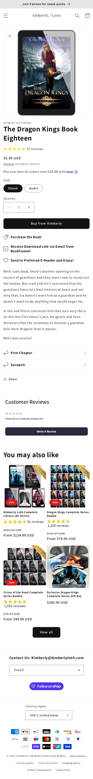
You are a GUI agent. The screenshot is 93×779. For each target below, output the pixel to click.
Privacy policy (25, 763)
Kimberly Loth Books (28, 755)
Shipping (8, 163)
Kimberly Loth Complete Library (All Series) (20, 514)
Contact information (39, 769)
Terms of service (48, 763)
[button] (6, 16)
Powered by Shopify (54, 755)
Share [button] (13, 379)
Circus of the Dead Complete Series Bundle (23, 594)
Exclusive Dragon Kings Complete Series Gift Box (64, 594)
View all (46, 632)
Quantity (9, 198)
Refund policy (78, 756)
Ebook (13, 188)
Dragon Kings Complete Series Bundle (68, 514)
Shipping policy (71, 763)
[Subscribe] (78, 670)
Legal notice (63, 769)
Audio (33, 188)
